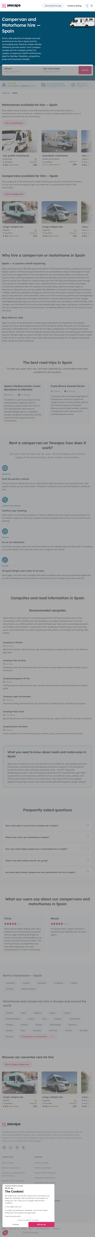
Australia (37, 1030)
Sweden (57, 1019)
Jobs (23, 1228)
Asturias (9, 989)
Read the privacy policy (13, 1216)
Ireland (68, 1030)
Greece (52, 1013)
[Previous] (5, 141)
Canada (9, 1013)
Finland (9, 1025)
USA (44, 1019)
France (31, 1019)
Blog (4, 1228)
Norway (9, 1036)
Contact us (14, 1228)
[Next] (35, 141)
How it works (8, 1163)
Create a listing (41, 1163)
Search (85, 70)
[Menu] (89, 6)
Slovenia (72, 1025)
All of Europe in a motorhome (34, 1036)
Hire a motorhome (14, 123)
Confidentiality (43, 1228)
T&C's (30, 1228)
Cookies (56, 1228)
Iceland (24, 1025)
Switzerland (74, 1019)
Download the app (53, 6)
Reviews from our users (13, 1180)
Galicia (74, 983)
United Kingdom (13, 1019)
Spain (23, 1013)
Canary (26, 983)
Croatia (67, 1013)
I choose (15, 1224)
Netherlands (55, 1025)
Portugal (83, 1030)
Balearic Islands (28, 989)
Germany (53, 1030)
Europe (39, 1025)
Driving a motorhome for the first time (13, 1174)
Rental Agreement (42, 1168)
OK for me (41, 1224)
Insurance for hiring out (45, 1173)
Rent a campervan (14, 194)
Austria (9, 1030)
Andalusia (58, 983)
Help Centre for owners (45, 1182)
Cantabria (10, 983)
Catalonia (42, 983)
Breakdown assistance (44, 1177)
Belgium (37, 1013)
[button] (5, 1233)
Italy (23, 1030)
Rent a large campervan (17, 1064)
